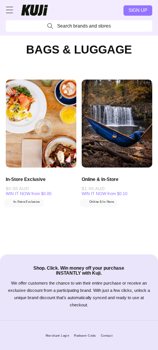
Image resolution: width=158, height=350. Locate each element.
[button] (9, 10)
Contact (107, 335)
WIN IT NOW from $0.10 (104, 193)
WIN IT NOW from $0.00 (28, 193)
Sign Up (137, 10)
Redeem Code (85, 335)
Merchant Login (57, 335)
